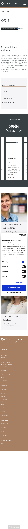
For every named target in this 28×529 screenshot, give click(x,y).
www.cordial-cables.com (6, 367)
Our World (4, 389)
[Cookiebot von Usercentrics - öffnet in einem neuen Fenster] (19, 235)
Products (3, 371)
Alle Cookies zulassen (14, 287)
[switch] (24, 266)
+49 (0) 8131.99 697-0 (7, 361)
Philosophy (4, 427)
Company (3, 411)
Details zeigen (19, 282)
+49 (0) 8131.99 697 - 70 (10, 231)
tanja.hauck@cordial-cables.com (12, 325)
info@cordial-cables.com (7, 364)
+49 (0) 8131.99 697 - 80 (10, 323)
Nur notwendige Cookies (14, 292)
